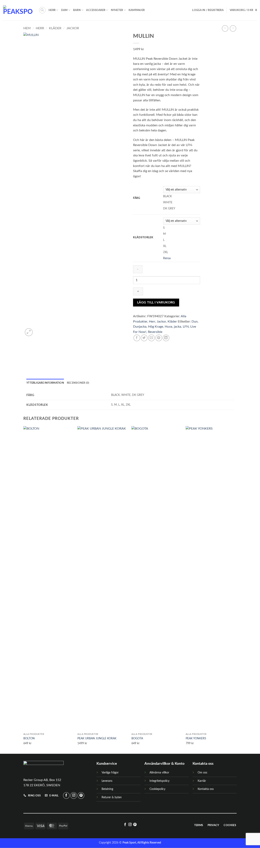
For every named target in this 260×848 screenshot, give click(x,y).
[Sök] (42, 10)
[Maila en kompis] (151, 338)
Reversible (155, 332)
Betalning (107, 789)
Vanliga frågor (110, 772)
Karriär (202, 780)
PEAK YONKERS (196, 738)
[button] (207, 10)
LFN (186, 326)
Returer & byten (112, 797)
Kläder (55, 28)
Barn (77, 10)
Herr (52, 10)
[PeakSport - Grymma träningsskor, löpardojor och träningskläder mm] (17, 10)
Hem (27, 28)
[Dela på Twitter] (144, 338)
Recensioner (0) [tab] (78, 383)
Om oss (202, 772)
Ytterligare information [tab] (45, 383)
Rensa (167, 258)
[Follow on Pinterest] (81, 795)
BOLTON (29, 738)
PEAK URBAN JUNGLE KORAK (96, 738)
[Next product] (225, 28)
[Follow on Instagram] (73, 795)
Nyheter (117, 10)
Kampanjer (137, 10)
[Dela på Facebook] (136, 338)
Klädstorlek (143, 237)
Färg (136, 198)
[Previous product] (233, 28)
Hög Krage (155, 326)
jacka (177, 326)
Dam (64, 10)
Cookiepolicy (157, 789)
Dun (195, 321)
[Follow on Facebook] (66, 795)
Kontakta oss (206, 789)
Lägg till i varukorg (156, 302)
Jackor (72, 28)
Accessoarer (95, 10)
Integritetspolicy (159, 780)
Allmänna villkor (159, 772)
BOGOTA (137, 738)
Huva (168, 326)
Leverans (107, 780)
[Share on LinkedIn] (166, 338)
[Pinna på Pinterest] (158, 338)
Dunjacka (139, 326)
